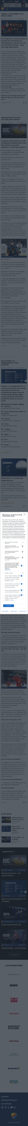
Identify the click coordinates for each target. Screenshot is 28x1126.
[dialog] (14, 563)
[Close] (24, 514)
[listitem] (14, 543)
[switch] (22, 546)
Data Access (14, 611)
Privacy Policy (22, 611)
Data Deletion (5, 611)
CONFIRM (8, 605)
